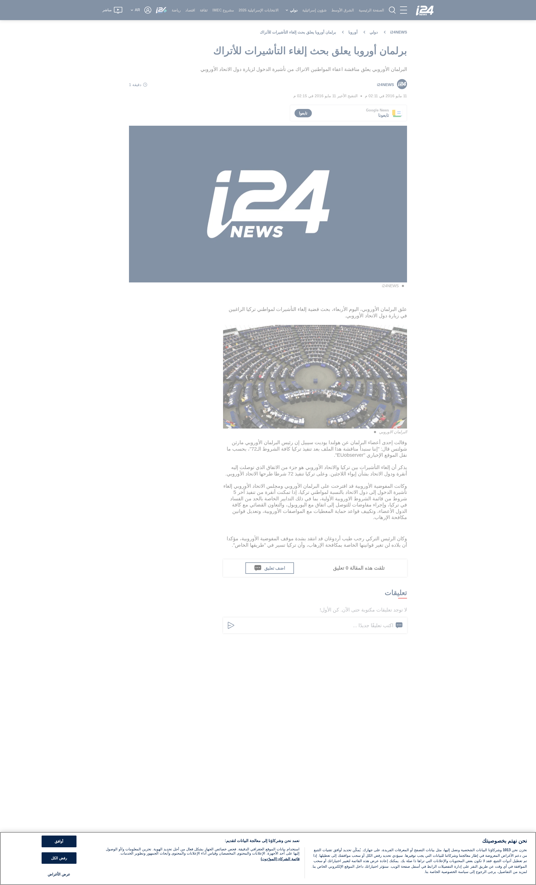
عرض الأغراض (59, 874)
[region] (268, 858)
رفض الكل (59, 858)
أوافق (59, 841)
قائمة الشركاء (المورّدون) (280, 859)
